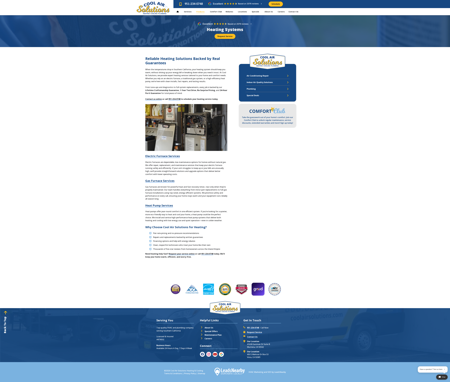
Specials (256, 12)
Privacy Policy (190, 373)
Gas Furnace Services (159, 181)
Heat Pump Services (159, 205)
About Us (269, 12)
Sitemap (201, 373)
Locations (242, 12)
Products (200, 12)
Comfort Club (216, 12)
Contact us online (153, 99)
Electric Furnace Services (162, 156)
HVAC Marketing (256, 372)
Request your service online (182, 254)
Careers (281, 12)
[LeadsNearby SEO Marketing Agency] (229, 372)
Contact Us (294, 12)
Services (187, 12)
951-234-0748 (194, 3)
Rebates (229, 12)
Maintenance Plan (213, 335)
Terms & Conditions (173, 373)
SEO (269, 372)
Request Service (254, 332)
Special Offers (211, 331)
